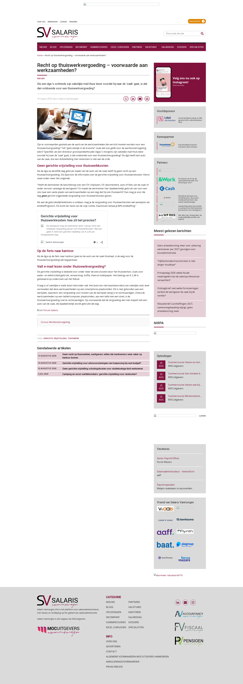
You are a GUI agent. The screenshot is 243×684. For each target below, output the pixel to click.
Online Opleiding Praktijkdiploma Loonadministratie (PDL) (198, 397)
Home (40, 55)
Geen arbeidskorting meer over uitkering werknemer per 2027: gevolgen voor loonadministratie (179, 249)
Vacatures (134, 607)
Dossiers (133, 622)
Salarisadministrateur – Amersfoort (175, 459)
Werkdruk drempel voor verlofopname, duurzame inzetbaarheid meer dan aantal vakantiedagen (188, 188)
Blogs (109, 607)
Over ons (111, 641)
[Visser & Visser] (165, 516)
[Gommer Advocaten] (167, 197)
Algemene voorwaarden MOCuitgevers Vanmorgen (137, 656)
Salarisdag (135, 617)
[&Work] (167, 170)
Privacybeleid (114, 666)
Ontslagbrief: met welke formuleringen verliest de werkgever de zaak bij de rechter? (177, 292)
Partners (134, 602)
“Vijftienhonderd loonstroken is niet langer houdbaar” (176, 262)
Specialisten (136, 627)
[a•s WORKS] (167, 207)
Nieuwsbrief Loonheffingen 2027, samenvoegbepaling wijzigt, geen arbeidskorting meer (175, 307)
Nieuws (41, 78)
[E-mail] (140, 98)
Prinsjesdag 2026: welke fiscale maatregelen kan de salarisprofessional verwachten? (178, 276)
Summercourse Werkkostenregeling (187, 385)
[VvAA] (165, 504)
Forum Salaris (50, 310)
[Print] (147, 98)
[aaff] (165, 527)
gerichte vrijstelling (55, 338)
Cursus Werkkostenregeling (55, 322)
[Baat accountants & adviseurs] (165, 540)
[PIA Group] (185, 540)
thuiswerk (73, 338)
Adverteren (113, 646)
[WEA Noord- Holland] (185, 504)
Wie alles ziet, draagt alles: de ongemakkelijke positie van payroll (190, 207)
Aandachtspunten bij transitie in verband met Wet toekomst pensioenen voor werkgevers (190, 197)
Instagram (193, 602)
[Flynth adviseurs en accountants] (185, 527)
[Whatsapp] (126, 98)
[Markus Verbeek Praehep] (167, 216)
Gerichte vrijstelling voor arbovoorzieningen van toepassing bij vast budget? (101, 363)
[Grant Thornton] (165, 554)
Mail (185, 602)
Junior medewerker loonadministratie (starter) (176, 487)
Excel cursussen (116, 627)
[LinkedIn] (133, 98)
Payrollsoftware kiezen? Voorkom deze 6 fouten (187, 146)
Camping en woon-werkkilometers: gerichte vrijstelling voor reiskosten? (99, 374)
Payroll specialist (166, 472)
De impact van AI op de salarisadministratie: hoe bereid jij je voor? (188, 170)
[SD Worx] (167, 188)
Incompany (113, 617)
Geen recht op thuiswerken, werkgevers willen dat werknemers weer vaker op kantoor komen (102, 356)
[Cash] (167, 179)
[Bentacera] (185, 516)
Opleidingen (113, 612)
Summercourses (116, 622)
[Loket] (167, 120)
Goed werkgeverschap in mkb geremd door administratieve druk (190, 120)
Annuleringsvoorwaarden (122, 661)
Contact (111, 651)
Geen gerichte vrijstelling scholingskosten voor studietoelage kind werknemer (102, 368)
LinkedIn (178, 602)
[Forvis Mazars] (185, 554)
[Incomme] (167, 146)
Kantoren (134, 612)
